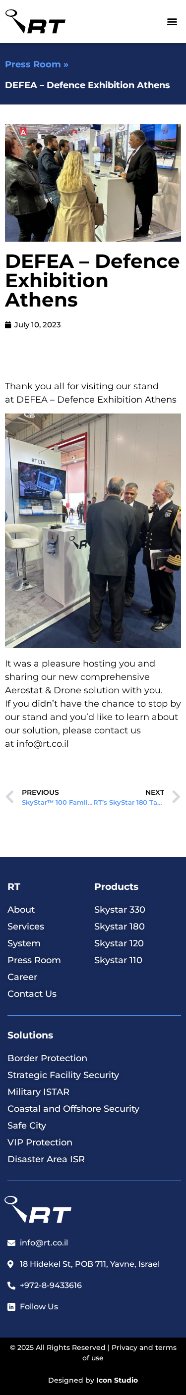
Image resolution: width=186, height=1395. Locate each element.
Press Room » (36, 64)
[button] (172, 21)
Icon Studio (117, 1380)
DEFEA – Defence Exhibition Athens (96, 399)
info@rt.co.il (42, 743)
